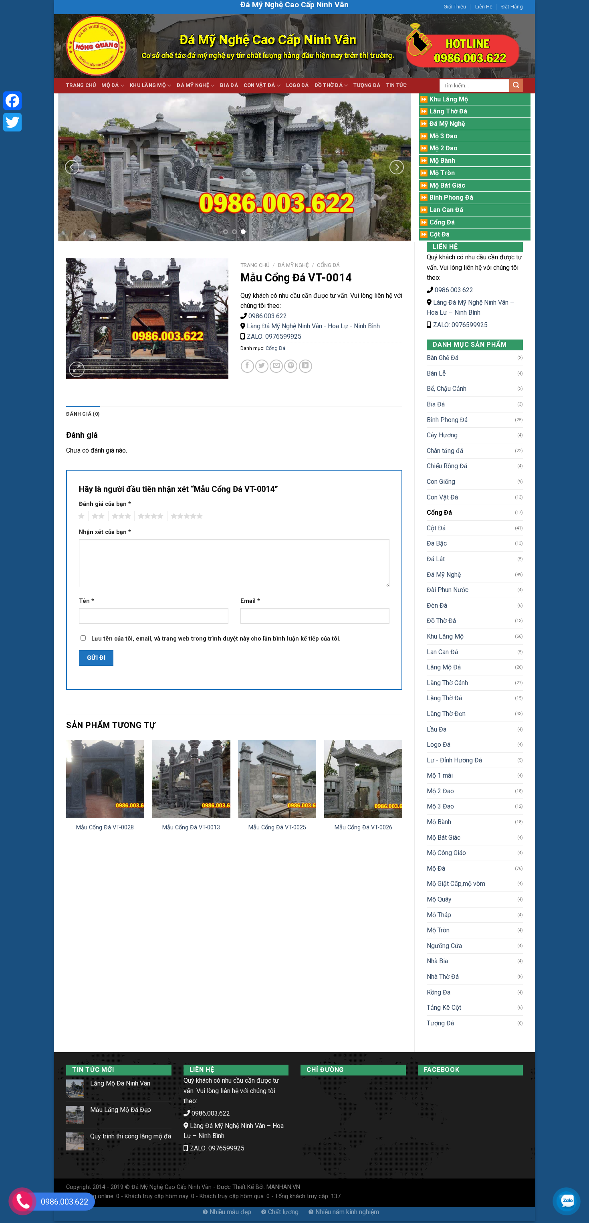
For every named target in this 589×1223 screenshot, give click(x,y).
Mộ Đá (110, 85)
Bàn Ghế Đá (442, 358)
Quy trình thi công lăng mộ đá (130, 1136)
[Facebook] (12, 100)
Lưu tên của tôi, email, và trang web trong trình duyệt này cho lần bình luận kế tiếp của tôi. (216, 638)
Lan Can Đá (442, 652)
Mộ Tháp (439, 915)
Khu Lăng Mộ (148, 85)
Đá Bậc (437, 543)
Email (250, 601)
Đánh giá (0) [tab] (83, 414)
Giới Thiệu (455, 7)
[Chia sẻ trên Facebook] (247, 366)
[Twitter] (12, 122)
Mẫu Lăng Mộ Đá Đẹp (120, 1110)
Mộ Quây (439, 899)
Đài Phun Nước (447, 590)
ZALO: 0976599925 (460, 325)
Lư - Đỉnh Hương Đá (454, 760)
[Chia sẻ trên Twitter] (261, 366)
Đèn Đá (437, 605)
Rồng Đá (438, 992)
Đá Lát (436, 559)
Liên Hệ (483, 7)
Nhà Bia (437, 961)
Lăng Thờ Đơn (446, 714)
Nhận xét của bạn (105, 532)
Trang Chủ (81, 85)
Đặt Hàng (512, 7)
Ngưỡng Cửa (444, 946)
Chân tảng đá (445, 451)
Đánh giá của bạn (105, 504)
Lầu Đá (436, 729)
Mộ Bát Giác (443, 837)
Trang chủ (255, 265)
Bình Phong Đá (447, 420)
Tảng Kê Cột (444, 1007)
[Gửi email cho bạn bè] (276, 366)
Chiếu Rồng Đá (447, 466)
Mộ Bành (439, 822)
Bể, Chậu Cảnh (446, 388)
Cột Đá (436, 528)
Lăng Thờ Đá (444, 698)
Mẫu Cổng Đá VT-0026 (363, 827)
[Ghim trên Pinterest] (290, 366)
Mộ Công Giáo (446, 853)
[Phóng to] (77, 369)
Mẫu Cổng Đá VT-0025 (277, 827)
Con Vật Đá (259, 85)
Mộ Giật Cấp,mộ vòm (456, 883)
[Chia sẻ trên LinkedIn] (305, 366)
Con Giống (441, 481)
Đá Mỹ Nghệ (193, 85)
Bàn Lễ (436, 373)
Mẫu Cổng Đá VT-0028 (105, 827)
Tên (86, 601)
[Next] (396, 167)
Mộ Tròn (438, 930)
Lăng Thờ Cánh (447, 683)
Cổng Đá (439, 512)
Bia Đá (229, 85)
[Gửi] (516, 85)
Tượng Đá (366, 85)
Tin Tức (396, 85)
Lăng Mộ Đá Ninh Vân (120, 1083)
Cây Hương (442, 435)
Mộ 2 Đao (440, 791)
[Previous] (72, 167)
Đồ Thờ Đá (329, 85)
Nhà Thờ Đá (443, 976)
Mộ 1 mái (440, 775)
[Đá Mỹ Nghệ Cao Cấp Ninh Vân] (96, 46)
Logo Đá (297, 85)
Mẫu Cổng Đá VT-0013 (191, 827)
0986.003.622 (454, 290)
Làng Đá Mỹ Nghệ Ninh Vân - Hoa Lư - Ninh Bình (313, 326)
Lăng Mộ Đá (444, 667)
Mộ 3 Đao (440, 806)
